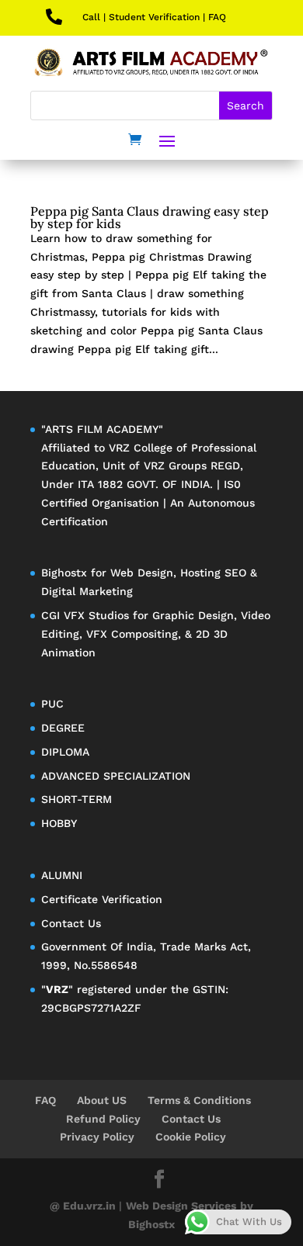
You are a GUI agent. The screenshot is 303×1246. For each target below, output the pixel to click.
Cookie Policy (190, 1136)
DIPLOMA (65, 752)
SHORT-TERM (76, 799)
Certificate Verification (101, 899)
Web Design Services (181, 1205)
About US (102, 1100)
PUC (52, 703)
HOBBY (59, 823)
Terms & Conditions (199, 1100)
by (246, 1205)
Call (91, 17)
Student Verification (154, 17)
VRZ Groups (175, 465)
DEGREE (63, 728)
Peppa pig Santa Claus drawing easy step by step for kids (149, 217)
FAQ (217, 17)
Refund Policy (103, 1119)
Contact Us (71, 923)
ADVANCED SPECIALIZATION (115, 776)
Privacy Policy (97, 1136)
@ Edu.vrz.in (84, 1205)
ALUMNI (61, 875)
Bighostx (66, 572)
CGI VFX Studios (85, 615)
